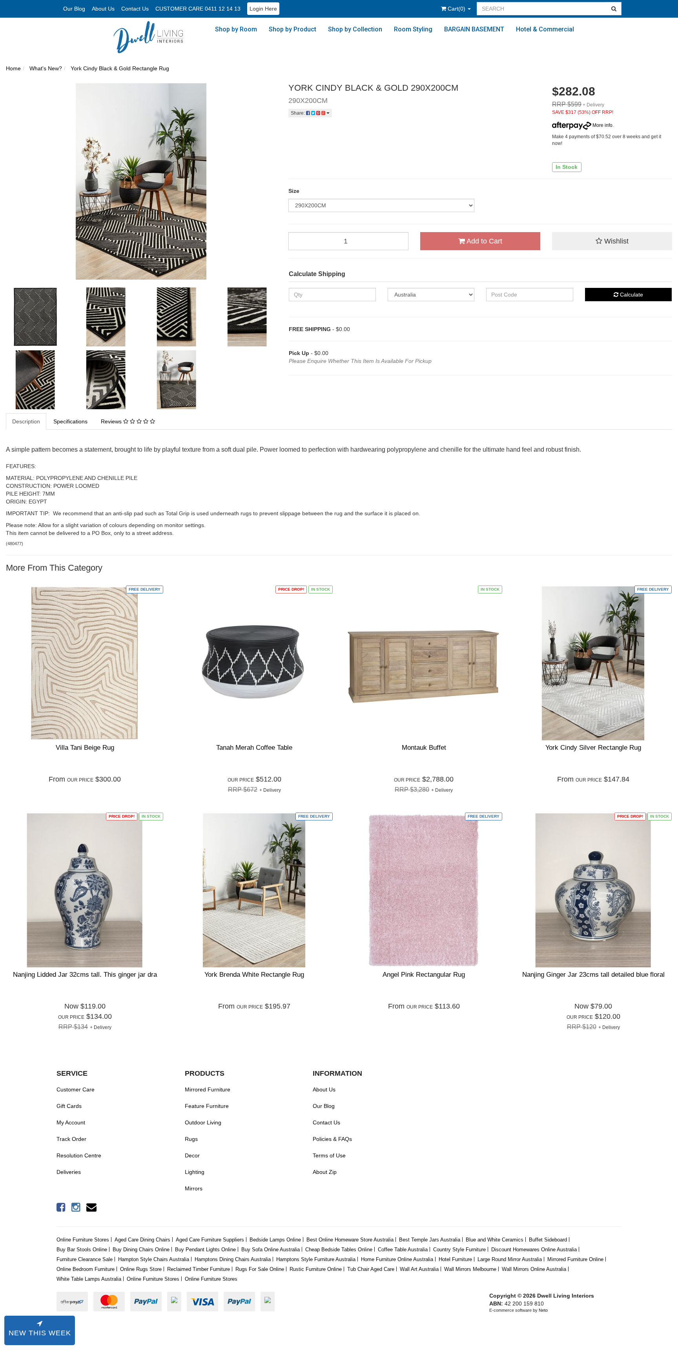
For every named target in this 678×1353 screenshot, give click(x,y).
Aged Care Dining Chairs (142, 1240)
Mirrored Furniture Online (575, 1259)
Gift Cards (69, 1106)
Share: (298, 113)
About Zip (325, 1172)
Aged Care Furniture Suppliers (210, 1240)
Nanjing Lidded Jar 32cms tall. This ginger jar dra (85, 974)
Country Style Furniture (459, 1249)
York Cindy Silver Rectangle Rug (593, 747)
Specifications (70, 421)
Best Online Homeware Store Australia (350, 1240)
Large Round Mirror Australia (510, 1259)
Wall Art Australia (419, 1269)
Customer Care (75, 1089)
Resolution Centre (78, 1155)
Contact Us (135, 8)
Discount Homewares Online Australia (534, 1249)
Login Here (263, 8)
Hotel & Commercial (545, 29)
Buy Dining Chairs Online (141, 1249)
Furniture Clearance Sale (84, 1259)
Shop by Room (236, 29)
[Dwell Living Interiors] (152, 37)
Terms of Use (329, 1155)
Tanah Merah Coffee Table (254, 747)
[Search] (614, 8)
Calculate (630, 294)
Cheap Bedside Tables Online (338, 1249)
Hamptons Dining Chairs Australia (233, 1259)
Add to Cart (483, 241)
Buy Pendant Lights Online (205, 1249)
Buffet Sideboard (548, 1240)
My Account (70, 1122)
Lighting (194, 1172)
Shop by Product (292, 29)
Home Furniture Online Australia (397, 1259)
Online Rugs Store (141, 1269)
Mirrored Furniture (207, 1089)
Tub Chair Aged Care (370, 1269)
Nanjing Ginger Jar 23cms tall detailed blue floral (593, 974)
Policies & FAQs (332, 1139)
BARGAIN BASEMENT (474, 29)
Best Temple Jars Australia (429, 1240)
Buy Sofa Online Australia (270, 1249)
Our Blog (74, 8)
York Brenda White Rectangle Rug (254, 974)
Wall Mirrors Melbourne (470, 1269)
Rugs (191, 1139)
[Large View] (35, 316)
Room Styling (413, 29)
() (457, 8)
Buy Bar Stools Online (81, 1249)
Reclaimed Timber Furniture (198, 1269)
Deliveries (68, 1172)
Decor (192, 1155)
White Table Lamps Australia (88, 1279)
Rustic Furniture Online (316, 1269)
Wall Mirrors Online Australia (534, 1269)
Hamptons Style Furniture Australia (315, 1259)
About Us (103, 8)
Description (26, 421)
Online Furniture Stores (82, 1240)
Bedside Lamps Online (275, 1240)
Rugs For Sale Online (259, 1269)
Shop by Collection (355, 29)
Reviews (112, 421)
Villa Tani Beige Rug (85, 747)
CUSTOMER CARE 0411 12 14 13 (198, 8)
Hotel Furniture (455, 1259)
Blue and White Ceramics (494, 1240)
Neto (543, 1310)
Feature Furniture (207, 1106)
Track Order (71, 1139)
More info (601, 125)
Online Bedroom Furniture (85, 1269)
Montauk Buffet (424, 747)
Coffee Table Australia (403, 1249)
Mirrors (193, 1188)
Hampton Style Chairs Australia (153, 1259)
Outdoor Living (203, 1122)
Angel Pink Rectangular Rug (424, 974)
